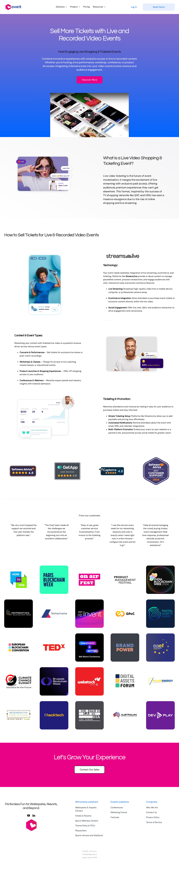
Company (151, 802)
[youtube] (28, 815)
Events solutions (120, 802)
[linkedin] (33, 815)
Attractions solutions (86, 802)
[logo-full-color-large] (13, 3)
